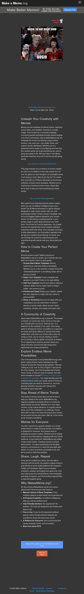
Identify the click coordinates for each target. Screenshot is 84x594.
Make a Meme (15, 3)
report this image (42, 553)
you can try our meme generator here (42, 163)
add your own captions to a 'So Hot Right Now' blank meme (42, 545)
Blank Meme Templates (45, 591)
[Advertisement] (16, 60)
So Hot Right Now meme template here (42, 107)
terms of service (38, 588)
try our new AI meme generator (42, 198)
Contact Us (62, 588)
